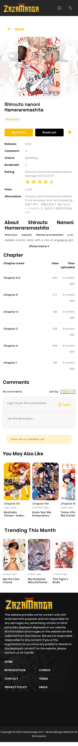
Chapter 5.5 (11, 278)
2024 (28, 144)
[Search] (59, 8)
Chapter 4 (10, 312)
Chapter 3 (10, 329)
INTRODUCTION (15, 670)
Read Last (49, 132)
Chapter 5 (10, 295)
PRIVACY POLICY (16, 687)
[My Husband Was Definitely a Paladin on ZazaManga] (39, 554)
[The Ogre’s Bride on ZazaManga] (64, 554)
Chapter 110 (12, 504)
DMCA (43, 687)
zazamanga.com (33, 732)
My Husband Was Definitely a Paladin (38, 582)
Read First (19, 132)
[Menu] (70, 8)
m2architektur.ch (21, 713)
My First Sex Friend (11, 580)
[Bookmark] (69, 132)
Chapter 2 (10, 346)
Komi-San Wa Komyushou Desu (41, 515)
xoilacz (32, 706)
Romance (12, 119)
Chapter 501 (40, 504)
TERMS (43, 679)
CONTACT (11, 679)
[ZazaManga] (21, 8)
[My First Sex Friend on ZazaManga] (14, 554)
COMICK (44, 670)
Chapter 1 (10, 363)
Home (9, 662)
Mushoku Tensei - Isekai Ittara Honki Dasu (14, 517)
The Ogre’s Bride (60, 580)
